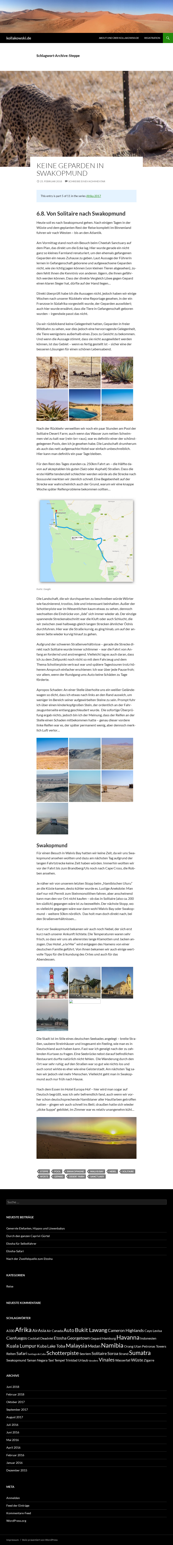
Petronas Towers (154, 1346)
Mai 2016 (12, 1440)
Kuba (42, 1345)
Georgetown (78, 1337)
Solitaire (128, 1171)
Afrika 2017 (93, 196)
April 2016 (13, 1447)
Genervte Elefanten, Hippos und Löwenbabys (35, 1228)
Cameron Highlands (126, 1330)
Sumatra (140, 1352)
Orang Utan (132, 1346)
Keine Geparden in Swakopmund (70, 169)
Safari (21, 1353)
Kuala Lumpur (21, 1346)
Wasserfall (122, 1360)
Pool (57, 1171)
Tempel (59, 1360)
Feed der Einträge (17, 1505)
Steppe (44, 1171)
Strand (123, 1354)
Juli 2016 (12, 1424)
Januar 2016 (14, 1462)
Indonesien (148, 1338)
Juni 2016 (12, 1432)
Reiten (11, 1354)
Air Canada (55, 1331)
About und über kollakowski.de (119, 37)
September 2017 (17, 1409)
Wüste (44, 1176)
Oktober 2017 (15, 1402)
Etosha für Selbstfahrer (21, 1243)
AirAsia (39, 1330)
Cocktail (34, 1338)
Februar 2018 (15, 1394)
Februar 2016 (15, 1455)
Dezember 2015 (16, 1470)
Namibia (112, 1345)
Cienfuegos (16, 1337)
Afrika (23, 1329)
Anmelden (13, 1498)
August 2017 (14, 1417)
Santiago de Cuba (37, 1354)
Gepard (58, 1176)
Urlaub (83, 1360)
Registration (152, 37)
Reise (9, 1286)
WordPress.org (16, 1520)
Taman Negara (37, 1360)
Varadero (93, 1360)
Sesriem (85, 1354)
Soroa (112, 1353)
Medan (94, 1345)
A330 (10, 1331)
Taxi (51, 1360)
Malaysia (76, 1345)
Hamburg (109, 1338)
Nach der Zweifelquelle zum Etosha (29, 1258)
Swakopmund (75, 1171)
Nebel (112, 1171)
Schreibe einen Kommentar (86, 181)
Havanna (127, 1337)
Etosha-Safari (15, 1251)
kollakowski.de (18, 38)
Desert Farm (76, 1176)
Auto (69, 1330)
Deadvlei (46, 1338)
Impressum (12, 1539)
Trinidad (71, 1360)
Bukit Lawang (91, 1330)
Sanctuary (97, 1176)
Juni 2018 (12, 1386)
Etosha (60, 1337)
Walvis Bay (97, 1171)
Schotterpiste (62, 1353)
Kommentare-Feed (18, 1513)
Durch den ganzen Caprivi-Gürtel (28, 1236)
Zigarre (149, 1360)
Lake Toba (56, 1345)
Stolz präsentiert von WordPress (40, 1539)
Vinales (107, 1360)
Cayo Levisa (153, 1331)
